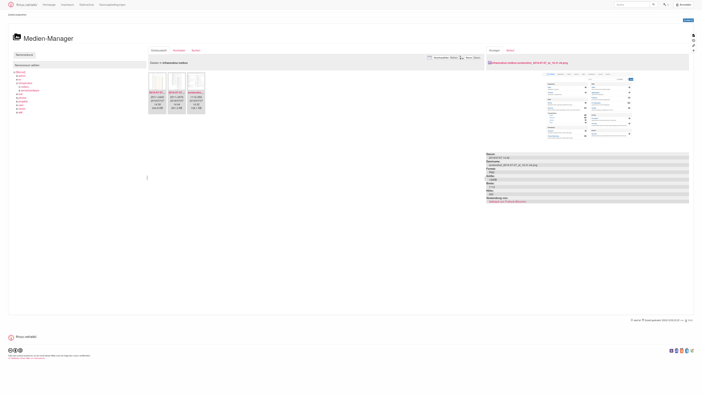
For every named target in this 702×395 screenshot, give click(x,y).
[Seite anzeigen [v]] (693, 35)
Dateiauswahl (159, 50)
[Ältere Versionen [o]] (693, 40)
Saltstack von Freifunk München (507, 201)
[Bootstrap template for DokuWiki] (671, 350)
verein (22, 108)
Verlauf (510, 50)
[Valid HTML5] (682, 350)
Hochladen (179, 50)
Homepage (49, 4)
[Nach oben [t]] (693, 50)
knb (20, 94)
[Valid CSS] (687, 350)
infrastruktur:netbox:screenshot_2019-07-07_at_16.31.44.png (529, 63)
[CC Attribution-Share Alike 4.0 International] (15, 349)
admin (22, 76)
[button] (665, 4)
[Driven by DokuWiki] (692, 350)
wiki (20, 112)
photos (22, 97)
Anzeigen (494, 50)
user (21, 105)
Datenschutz (87, 4)
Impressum (67, 4)
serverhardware (30, 90)
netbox (25, 87)
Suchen (196, 50)
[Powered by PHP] (676, 350)
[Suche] (654, 4)
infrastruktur (25, 83)
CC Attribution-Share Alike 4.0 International (26, 358)
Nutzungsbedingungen (112, 4)
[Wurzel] (20, 72)
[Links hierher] (693, 45)
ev (19, 79)
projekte (23, 101)
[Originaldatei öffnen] (587, 111)
